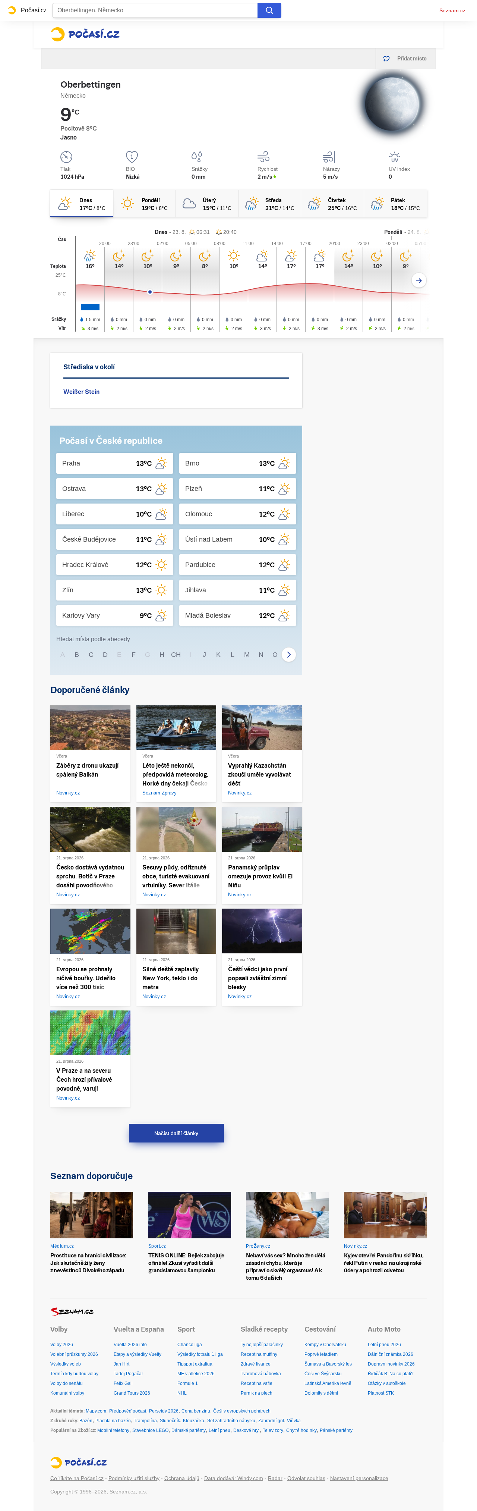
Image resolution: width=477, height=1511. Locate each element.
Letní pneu (219, 1430)
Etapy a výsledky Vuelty (137, 1354)
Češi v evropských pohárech (242, 1411)
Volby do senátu (66, 1383)
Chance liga (189, 1344)
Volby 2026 (61, 1344)
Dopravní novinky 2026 (391, 1364)
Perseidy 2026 (164, 1411)
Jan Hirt (121, 1364)
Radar (275, 1478)
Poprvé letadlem (321, 1354)
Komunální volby (67, 1393)
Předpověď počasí (127, 1411)
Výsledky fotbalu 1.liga (200, 1354)
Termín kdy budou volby (74, 1373)
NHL (182, 1393)
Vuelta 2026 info (130, 1344)
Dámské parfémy (188, 1430)
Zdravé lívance (256, 1364)
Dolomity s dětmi (321, 1393)
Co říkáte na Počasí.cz (77, 1478)
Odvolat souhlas (306, 1478)
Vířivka (294, 1420)
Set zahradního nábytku (231, 1420)
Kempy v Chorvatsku (325, 1344)
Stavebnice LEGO (150, 1430)
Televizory (273, 1430)
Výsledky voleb (65, 1364)
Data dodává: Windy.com (233, 1478)
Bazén (85, 1420)
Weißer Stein (81, 391)
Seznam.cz (452, 10)
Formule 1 (187, 1383)
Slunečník (170, 1420)
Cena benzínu (195, 1411)
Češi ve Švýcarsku (323, 1373)
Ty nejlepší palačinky (262, 1344)
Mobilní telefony (113, 1430)
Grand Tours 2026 (132, 1393)
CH (176, 654)
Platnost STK (381, 1393)
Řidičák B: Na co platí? (391, 1373)
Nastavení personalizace (359, 1478)
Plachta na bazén (113, 1420)
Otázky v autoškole (387, 1383)
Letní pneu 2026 (384, 1344)
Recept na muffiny (259, 1354)
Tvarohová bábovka (261, 1373)
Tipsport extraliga (194, 1364)
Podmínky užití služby (133, 1478)
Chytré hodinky (301, 1430)
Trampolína (145, 1420)
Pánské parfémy (336, 1430)
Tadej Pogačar (128, 1373)
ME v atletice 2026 (196, 1373)
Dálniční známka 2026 (390, 1354)
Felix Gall (123, 1383)
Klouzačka (193, 1420)
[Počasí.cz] (85, 34)
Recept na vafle (256, 1383)
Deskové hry (246, 1430)
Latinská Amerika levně (327, 1383)
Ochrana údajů (181, 1478)
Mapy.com (96, 1411)
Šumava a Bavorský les (328, 1364)
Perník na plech (256, 1393)
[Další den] (419, 280)
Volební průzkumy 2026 (74, 1354)
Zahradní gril (271, 1420)
